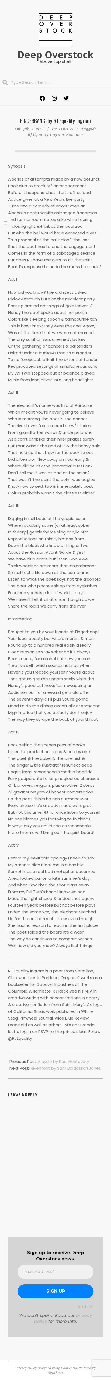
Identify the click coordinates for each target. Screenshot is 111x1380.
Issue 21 (66, 128)
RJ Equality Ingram (46, 134)
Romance (74, 134)
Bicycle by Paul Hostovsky (63, 1061)
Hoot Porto (69, 1367)
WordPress (55, 1372)
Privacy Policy (26, 1367)
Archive (85, 1306)
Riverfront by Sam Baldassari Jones (66, 1068)
